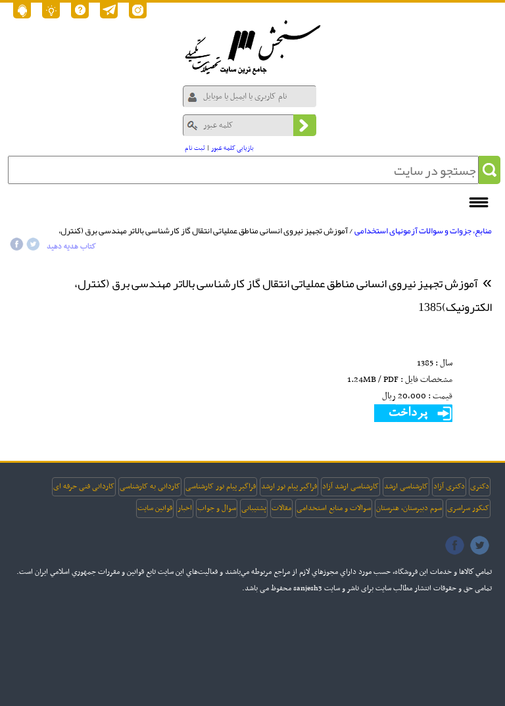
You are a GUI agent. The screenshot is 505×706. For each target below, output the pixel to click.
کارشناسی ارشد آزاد (350, 486)
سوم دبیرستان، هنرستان (409, 508)
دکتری (479, 486)
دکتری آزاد (449, 486)
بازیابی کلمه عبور (232, 148)
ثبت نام (195, 148)
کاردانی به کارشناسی (150, 486)
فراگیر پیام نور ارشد (289, 486)
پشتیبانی (253, 508)
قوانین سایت (154, 508)
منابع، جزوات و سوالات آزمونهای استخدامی (423, 230)
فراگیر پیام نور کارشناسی (220, 486)
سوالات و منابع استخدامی (334, 508)
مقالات (281, 508)
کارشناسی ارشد (406, 486)
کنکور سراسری (468, 508)
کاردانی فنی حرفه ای (83, 486)
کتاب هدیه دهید (71, 246)
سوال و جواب (216, 508)
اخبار (185, 508)
